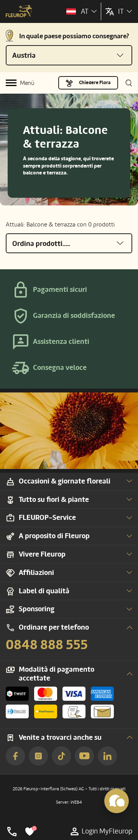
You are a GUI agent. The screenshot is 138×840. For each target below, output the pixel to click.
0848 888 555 (47, 645)
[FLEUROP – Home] (19, 12)
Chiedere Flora (95, 83)
